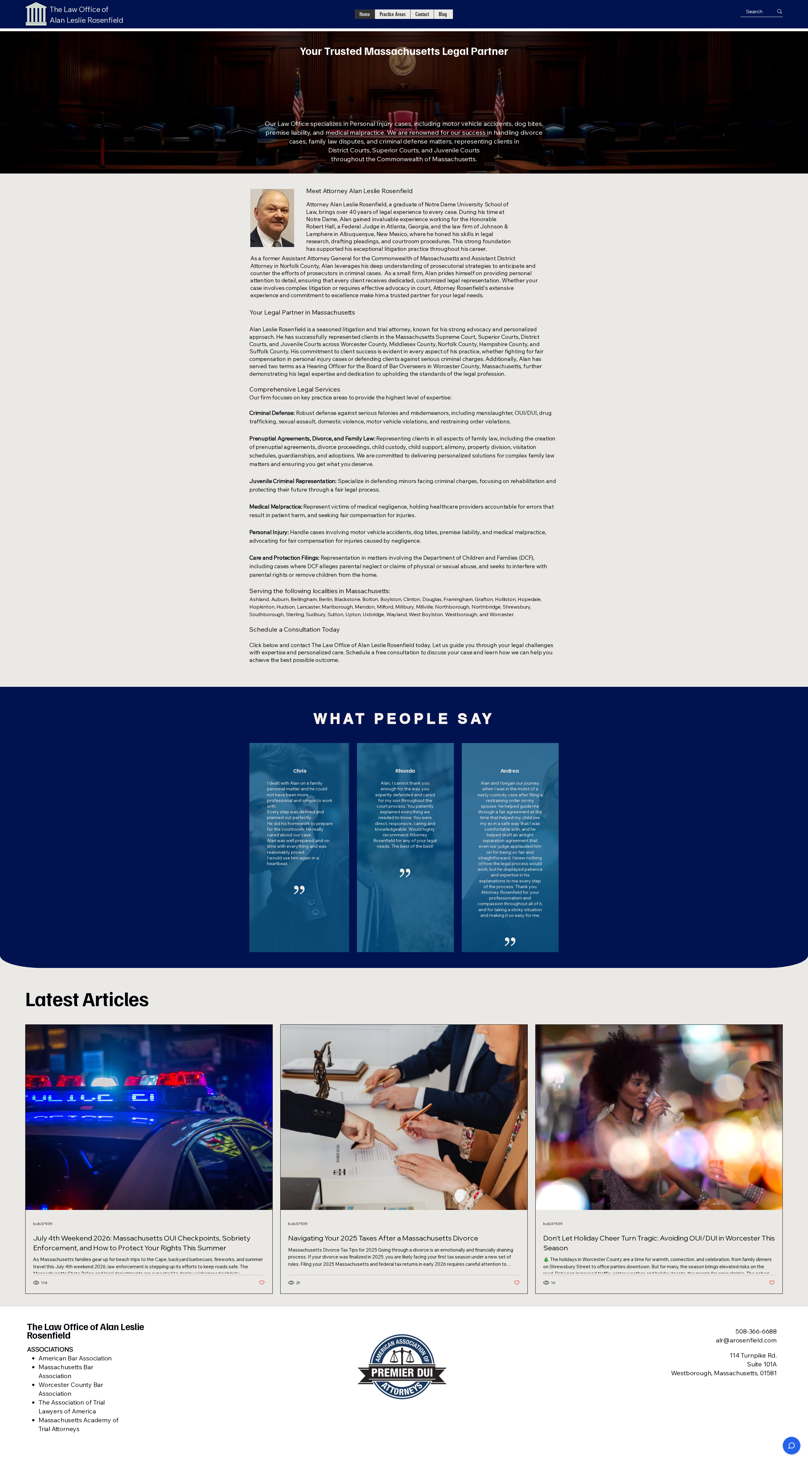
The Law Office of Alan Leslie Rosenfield (85, 1330)
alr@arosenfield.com (746, 1340)
